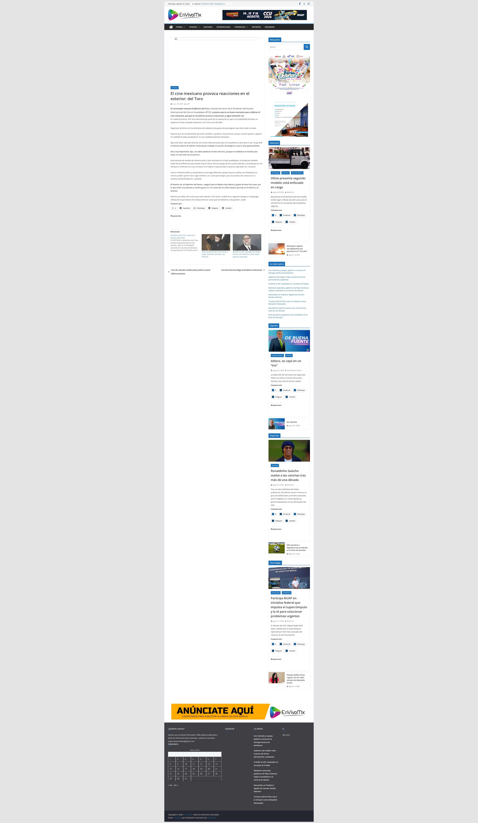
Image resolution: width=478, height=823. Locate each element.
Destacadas (275, 173)
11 (194, 764)
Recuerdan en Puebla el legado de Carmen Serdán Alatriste (265, 788)
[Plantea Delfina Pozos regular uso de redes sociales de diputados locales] (277, 680)
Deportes (256, 27)
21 (216, 769)
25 (194, 773)
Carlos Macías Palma (294, 370)
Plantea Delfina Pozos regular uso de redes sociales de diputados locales (296, 679)
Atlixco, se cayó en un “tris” (286, 363)
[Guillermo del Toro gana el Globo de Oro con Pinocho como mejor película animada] (247, 242)
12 (201, 764)
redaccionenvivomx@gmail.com (181, 741)
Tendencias (240, 27)
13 (209, 764)
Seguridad (269, 27)
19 (201, 769)
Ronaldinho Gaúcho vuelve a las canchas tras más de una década (288, 475)
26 (201, 773)
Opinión (193, 27)
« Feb (170, 785)
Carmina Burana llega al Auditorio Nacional (241, 270)
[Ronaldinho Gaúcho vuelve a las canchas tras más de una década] (289, 451)
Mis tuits (286, 735)
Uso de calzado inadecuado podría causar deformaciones (190, 272)
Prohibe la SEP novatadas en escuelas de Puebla (289, 284)
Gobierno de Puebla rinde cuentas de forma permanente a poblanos (215, 5)
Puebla (179, 27)
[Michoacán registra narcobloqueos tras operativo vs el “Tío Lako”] (277, 250)
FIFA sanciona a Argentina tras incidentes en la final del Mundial (297, 547)
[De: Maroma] (277, 423)
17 (186, 769)
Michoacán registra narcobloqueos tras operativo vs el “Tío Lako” (297, 248)
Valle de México (297, 173)
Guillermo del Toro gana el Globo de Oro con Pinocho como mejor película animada (246, 254)
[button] (184, 27)
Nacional (208, 27)
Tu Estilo (175, 88)
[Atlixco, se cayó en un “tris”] (289, 341)
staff (187, 104)
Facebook (229, 728)
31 (186, 778)
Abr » (176, 785)
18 (194, 769)
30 (178, 778)
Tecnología (276, 593)
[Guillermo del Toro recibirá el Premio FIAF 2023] (186, 243)
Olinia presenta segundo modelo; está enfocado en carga (288, 182)
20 (209, 769)
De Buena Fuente (277, 355)
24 (186, 773)
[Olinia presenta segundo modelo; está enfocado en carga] (289, 158)
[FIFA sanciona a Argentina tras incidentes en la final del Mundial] (277, 549)
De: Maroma (292, 422)
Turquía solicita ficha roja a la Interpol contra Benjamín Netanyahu (265, 799)
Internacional (224, 27)
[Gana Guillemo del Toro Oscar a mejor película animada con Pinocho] (216, 242)
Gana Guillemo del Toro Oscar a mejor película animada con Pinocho (215, 254)
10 (186, 764)
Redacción (290, 192)
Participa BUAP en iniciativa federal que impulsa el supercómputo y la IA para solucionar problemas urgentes (289, 607)
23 (178, 773)
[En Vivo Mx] (171, 27)
